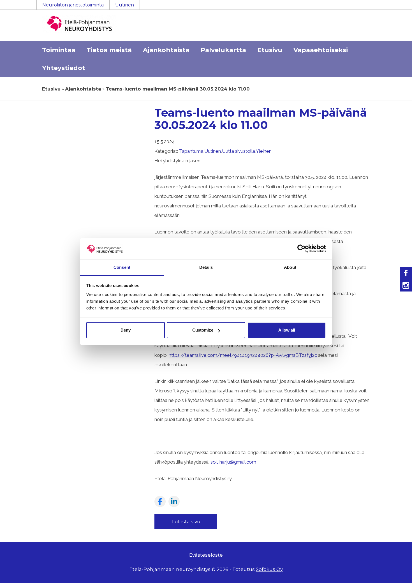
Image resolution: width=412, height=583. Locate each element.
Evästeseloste (206, 555)
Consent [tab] (122, 267)
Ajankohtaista (166, 50)
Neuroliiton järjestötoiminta (73, 5)
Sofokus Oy (269, 569)
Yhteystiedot (63, 68)
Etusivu (269, 50)
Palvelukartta (223, 50)
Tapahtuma (191, 151)
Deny (126, 330)
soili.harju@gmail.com (233, 462)
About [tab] (290, 267)
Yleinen (264, 151)
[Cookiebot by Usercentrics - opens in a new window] (301, 248)
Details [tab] (206, 267)
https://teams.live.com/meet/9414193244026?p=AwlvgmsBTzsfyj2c (243, 355)
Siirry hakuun (395, 7)
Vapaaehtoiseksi (320, 50)
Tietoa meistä (109, 50)
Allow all (286, 330)
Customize (202, 330)
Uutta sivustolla (238, 151)
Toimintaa (58, 50)
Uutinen (124, 5)
